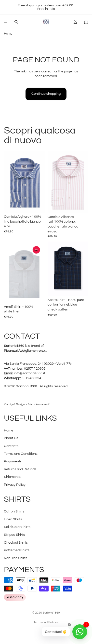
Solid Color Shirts (17, 527)
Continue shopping (46, 93)
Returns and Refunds (20, 469)
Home (8, 33)
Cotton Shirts (14, 511)
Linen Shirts (13, 519)
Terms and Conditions (21, 454)
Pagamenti (12, 461)
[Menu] (5, 21)
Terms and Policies (46, 622)
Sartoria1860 (51, 612)
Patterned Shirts (16, 550)
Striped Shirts (14, 535)
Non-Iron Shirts (15, 558)
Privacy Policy (15, 484)
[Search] (16, 21)
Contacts (11, 446)
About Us (11, 438)
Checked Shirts (16, 542)
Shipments (12, 477)
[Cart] (86, 21)
